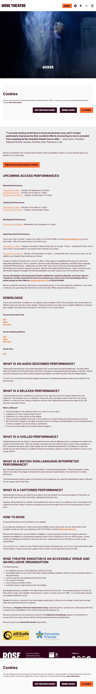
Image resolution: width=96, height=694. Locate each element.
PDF (4, 319)
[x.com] (74, 658)
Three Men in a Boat (11, 190)
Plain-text (7, 324)
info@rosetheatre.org (39, 280)
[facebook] (89, 658)
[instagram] (79, 658)
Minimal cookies (68, 110)
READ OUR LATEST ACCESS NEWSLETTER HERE (21, 165)
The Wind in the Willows (12, 195)
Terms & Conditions (33, 653)
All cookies (86, 110)
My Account (75, 5)
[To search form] (86, 6)
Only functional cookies (45, 110)
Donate (67, 6)
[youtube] (84, 658)
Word (5, 322)
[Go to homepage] (15, 5)
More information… (16, 102)
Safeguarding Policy (33, 656)
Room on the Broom (11, 193)
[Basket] (81, 6)
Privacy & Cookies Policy (35, 658)
